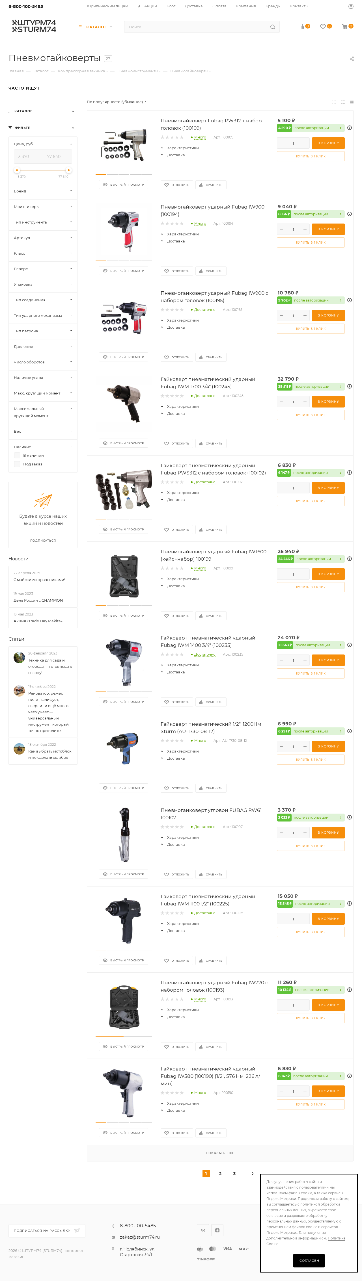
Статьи (16, 639)
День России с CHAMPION (38, 600)
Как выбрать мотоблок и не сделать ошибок (50, 754)
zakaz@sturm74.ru (140, 1237)
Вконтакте (203, 1230)
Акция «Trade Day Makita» (38, 621)
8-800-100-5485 (25, 6)
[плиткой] (334, 102)
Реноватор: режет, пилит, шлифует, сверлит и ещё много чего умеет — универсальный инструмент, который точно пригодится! (48, 712)
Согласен (309, 1261)
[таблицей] (351, 102)
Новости (18, 559)
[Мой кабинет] (351, 7)
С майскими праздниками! (39, 579)
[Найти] (273, 27)
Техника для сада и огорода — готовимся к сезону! (50, 666)
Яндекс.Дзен (217, 1230)
